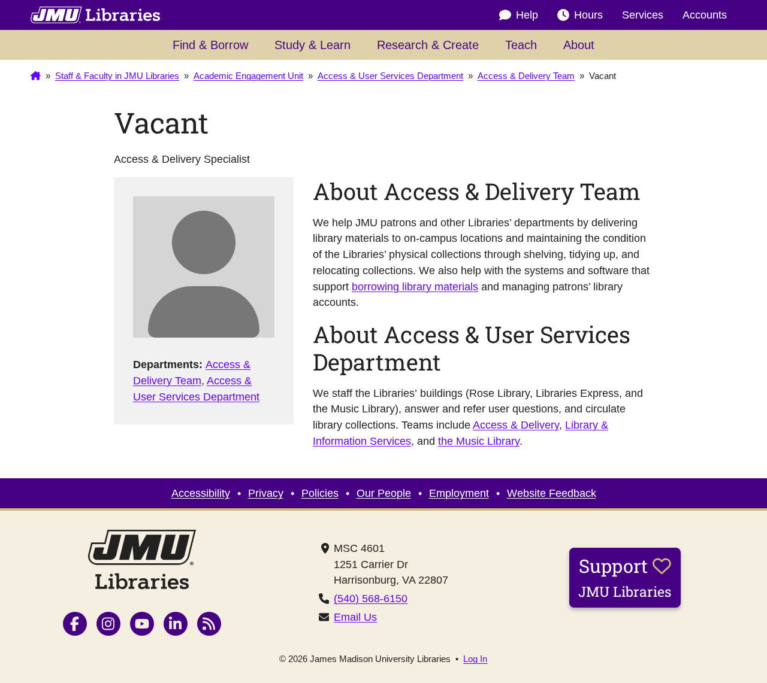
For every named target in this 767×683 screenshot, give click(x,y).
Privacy (265, 493)
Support (625, 577)
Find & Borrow (210, 44)
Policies (320, 493)
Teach (521, 44)
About (578, 44)
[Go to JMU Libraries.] (35, 76)
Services (642, 15)
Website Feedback (551, 493)
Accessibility (200, 493)
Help (527, 15)
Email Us (355, 617)
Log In (475, 659)
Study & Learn (312, 44)
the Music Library (479, 441)
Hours (588, 15)
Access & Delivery (516, 425)
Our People (384, 493)
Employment (459, 493)
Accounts (705, 15)
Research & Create (428, 44)
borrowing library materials (415, 287)
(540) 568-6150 (370, 599)
